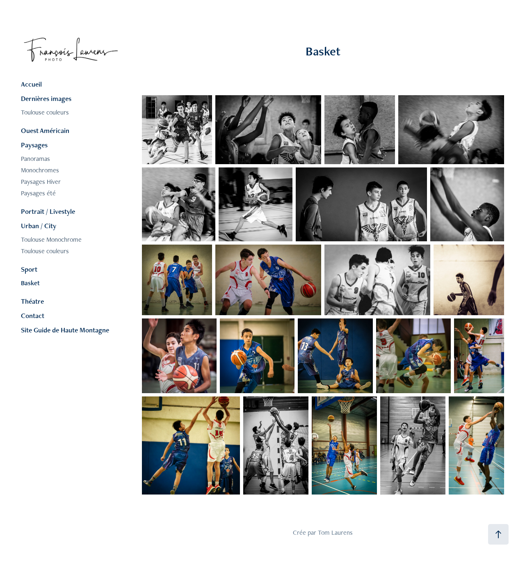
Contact (32, 315)
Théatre (32, 301)
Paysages (34, 144)
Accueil (31, 84)
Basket (30, 283)
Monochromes (40, 170)
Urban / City (38, 225)
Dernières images (46, 98)
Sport (29, 269)
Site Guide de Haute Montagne (65, 329)
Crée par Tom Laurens (323, 532)
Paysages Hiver (41, 181)
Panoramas (35, 158)
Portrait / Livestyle (48, 211)
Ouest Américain (45, 130)
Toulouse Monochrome (51, 239)
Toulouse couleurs (45, 112)
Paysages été (38, 193)
